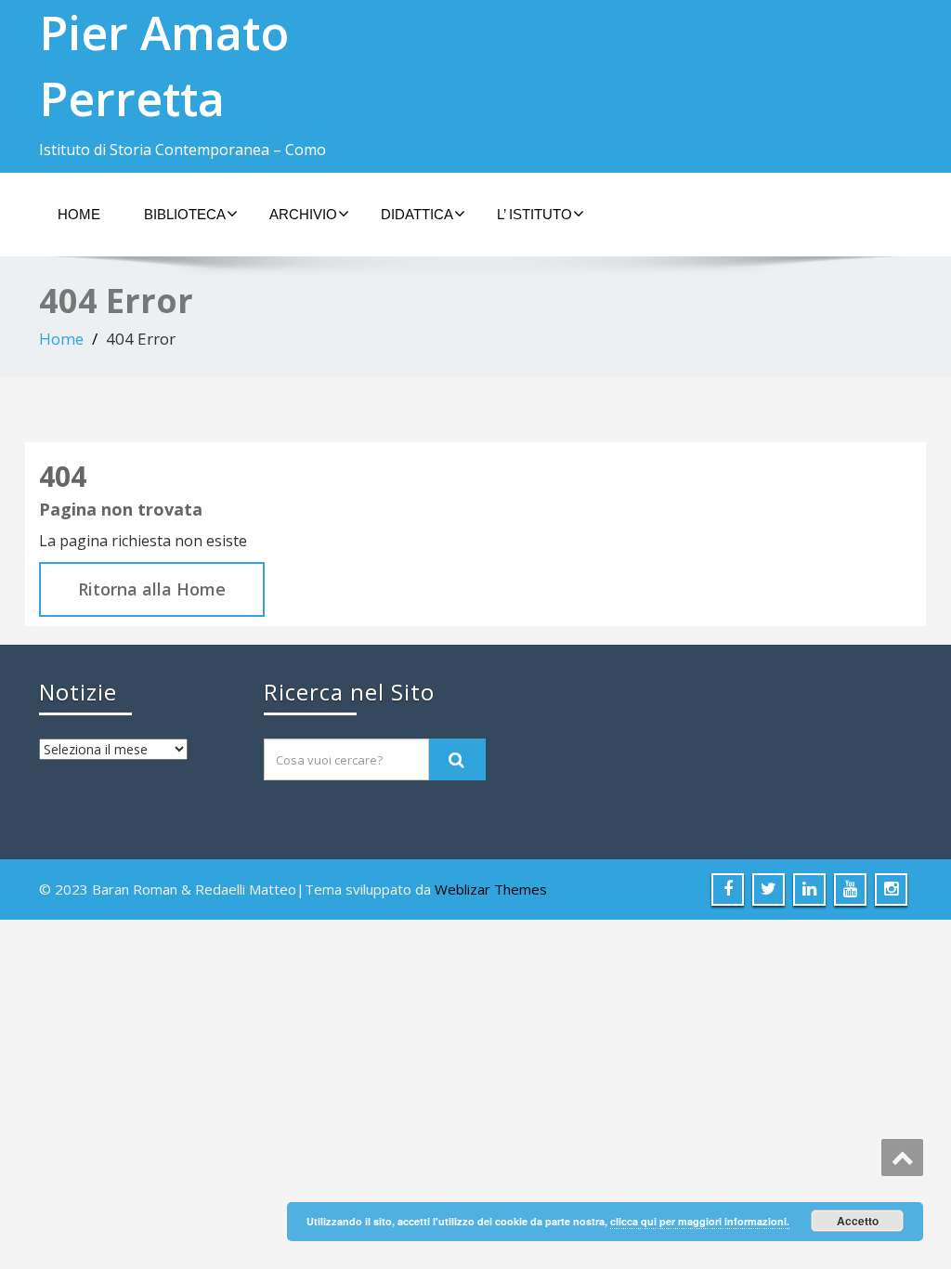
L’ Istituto (534, 214)
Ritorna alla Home (152, 589)
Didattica (417, 214)
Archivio (303, 214)
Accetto (858, 1220)
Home (79, 214)
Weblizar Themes (491, 889)
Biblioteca (185, 214)
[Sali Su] (902, 1157)
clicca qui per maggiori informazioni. (699, 1221)
